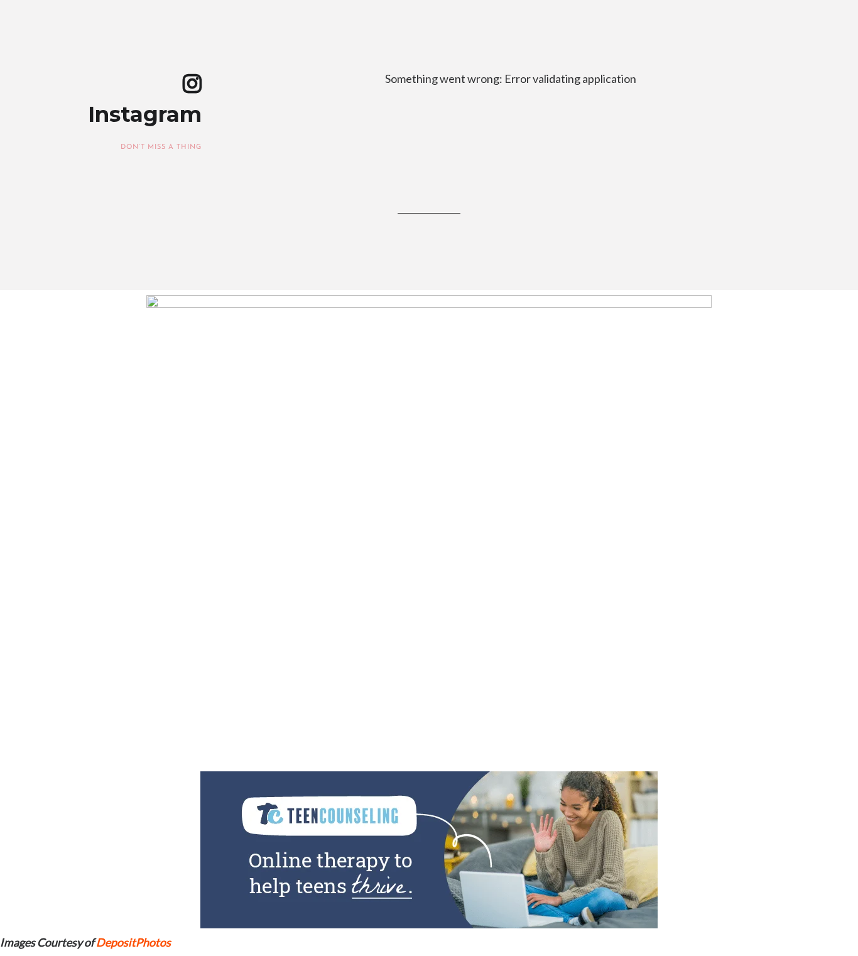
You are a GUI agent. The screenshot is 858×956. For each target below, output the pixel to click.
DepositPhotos (133, 942)
